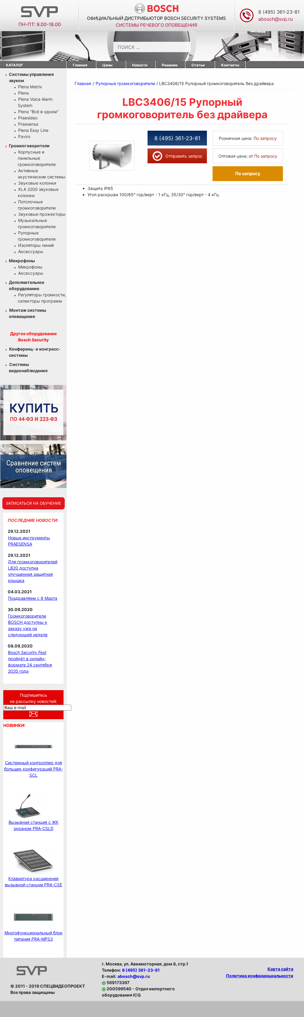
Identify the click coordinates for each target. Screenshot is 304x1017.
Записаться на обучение (33, 503)
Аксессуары (30, 251)
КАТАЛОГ (14, 65)
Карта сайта (280, 968)
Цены (107, 65)
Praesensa (28, 124)
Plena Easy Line (33, 130)
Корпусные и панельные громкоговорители (37, 158)
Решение (170, 65)
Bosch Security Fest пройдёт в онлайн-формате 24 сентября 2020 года (30, 662)
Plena (23, 92)
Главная (80, 65)
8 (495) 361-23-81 (279, 12)
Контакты (230, 65)
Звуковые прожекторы (42, 214)
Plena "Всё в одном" (38, 111)
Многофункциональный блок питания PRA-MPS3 (33, 935)
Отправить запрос (183, 156)
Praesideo (27, 117)
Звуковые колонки (37, 183)
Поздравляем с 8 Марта (32, 598)
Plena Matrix (30, 86)
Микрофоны (30, 266)
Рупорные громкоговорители (125, 83)
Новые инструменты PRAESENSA (29, 540)
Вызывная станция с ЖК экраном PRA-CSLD (33, 825)
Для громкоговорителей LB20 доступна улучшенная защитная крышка (32, 571)
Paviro (24, 136)
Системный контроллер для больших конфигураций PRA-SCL (33, 769)
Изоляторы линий (36, 245)
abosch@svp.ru (134, 976)
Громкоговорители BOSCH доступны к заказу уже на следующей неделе (28, 625)
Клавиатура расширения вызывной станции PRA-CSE (33, 881)
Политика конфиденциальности (259, 975)
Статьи (198, 65)
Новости (139, 65)
